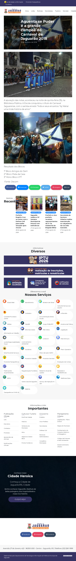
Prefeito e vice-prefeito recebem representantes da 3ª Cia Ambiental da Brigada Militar (51, 221)
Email (67, 187)
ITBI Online (46, 330)
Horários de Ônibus (67, 324)
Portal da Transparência (33, 2)
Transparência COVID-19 (11, 392)
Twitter (46, 187)
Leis (5, 419)
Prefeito (42, 417)
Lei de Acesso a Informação (15, 2)
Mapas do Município (63, 426)
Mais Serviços (65, 338)
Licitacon (46, 338)
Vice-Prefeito (43, 421)
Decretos (7, 424)
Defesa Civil (43, 430)
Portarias (7, 433)
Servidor (66, 11)
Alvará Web (10, 302)
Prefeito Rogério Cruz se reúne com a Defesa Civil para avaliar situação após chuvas (21, 221)
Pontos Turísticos (27, 443)
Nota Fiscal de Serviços (11, 353)
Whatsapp (35, 187)
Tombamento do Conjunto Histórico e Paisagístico (63, 432)
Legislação (64, 330)
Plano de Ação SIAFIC (46, 353)
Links (33, 11)
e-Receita (64, 313)
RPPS (9, 378)
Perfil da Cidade (27, 417)
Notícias (40, 11)
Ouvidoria (8, 4)
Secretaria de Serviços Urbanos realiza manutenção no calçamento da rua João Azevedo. (66, 221)
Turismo (58, 11)
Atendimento (29, 302)
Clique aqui (20, 499)
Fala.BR (27, 324)
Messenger (23, 187)
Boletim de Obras (48, 302)
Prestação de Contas (64, 362)
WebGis (27, 389)
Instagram (57, 187)
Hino (23, 432)
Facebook (10, 187)
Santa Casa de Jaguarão (29, 381)
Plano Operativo (66, 349)
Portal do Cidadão (31, 358)
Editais (9, 324)
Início (27, 11)
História (24, 421)
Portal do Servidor (49, 358)
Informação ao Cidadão (11, 333)
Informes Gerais (30, 330)
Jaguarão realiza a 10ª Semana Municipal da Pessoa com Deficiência (35, 220)
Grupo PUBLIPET (48, 324)
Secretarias (49, 11)
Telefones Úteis (65, 378)
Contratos (28, 313)
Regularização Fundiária (29, 371)
